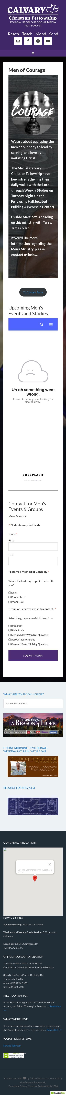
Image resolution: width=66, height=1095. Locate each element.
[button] (34, 878)
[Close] (50, 864)
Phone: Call (17, 601)
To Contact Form (33, 292)
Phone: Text (18, 597)
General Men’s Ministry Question (29, 644)
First (11, 540)
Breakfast (16, 625)
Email (14, 592)
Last (10, 554)
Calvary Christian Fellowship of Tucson (33, 11)
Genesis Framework (34, 1082)
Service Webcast (12, 1045)
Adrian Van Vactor (39, 1078)
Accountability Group (23, 639)
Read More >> (54, 1029)
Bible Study (17, 630)
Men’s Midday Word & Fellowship (29, 634)
